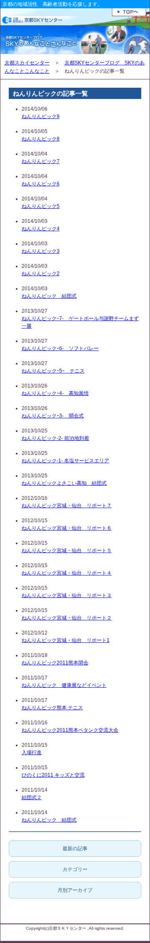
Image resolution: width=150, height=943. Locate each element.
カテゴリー (75, 869)
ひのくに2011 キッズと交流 (53, 775)
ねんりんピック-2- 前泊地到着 (55, 438)
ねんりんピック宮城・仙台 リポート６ (67, 528)
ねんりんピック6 (41, 184)
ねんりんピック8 (41, 139)
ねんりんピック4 (41, 229)
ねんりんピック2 (41, 273)
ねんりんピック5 (41, 206)
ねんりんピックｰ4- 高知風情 (55, 393)
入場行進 (32, 752)
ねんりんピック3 (41, 251)
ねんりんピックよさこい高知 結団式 (64, 483)
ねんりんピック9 (41, 116)
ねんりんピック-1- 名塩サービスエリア (65, 461)
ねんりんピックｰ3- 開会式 (53, 416)
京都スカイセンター (27, 63)
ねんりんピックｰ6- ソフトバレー (60, 348)
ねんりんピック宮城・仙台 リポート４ (67, 573)
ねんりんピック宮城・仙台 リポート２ (67, 618)
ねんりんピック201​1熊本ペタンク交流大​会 (70, 730)
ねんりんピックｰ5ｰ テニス (53, 371)
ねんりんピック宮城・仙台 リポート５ (67, 550)
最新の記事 (75, 849)
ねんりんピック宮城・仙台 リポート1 (66, 640)
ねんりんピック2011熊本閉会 (55, 663)
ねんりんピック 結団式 (49, 296)
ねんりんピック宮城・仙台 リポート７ (67, 506)
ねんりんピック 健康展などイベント (64, 685)
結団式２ (32, 797)
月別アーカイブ (75, 890)
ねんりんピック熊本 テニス (52, 708)
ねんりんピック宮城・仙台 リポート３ (67, 595)
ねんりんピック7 (41, 161)
